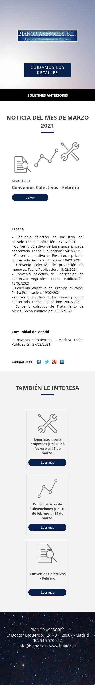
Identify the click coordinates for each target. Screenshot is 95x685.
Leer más (47, 462)
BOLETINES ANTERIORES (47, 95)
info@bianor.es (32, 646)
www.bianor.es (62, 646)
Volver (30, 197)
